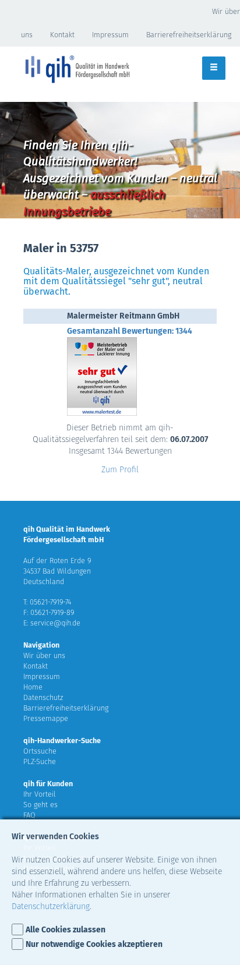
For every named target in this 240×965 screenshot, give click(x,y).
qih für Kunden (48, 783)
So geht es (40, 804)
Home (33, 687)
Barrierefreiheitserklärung (188, 34)
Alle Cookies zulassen (65, 930)
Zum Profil (120, 470)
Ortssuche (40, 751)
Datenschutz (43, 697)
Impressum (110, 34)
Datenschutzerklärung (51, 906)
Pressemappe (45, 718)
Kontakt (62, 34)
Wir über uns (44, 655)
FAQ (29, 815)
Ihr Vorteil (39, 794)
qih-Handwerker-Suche (62, 740)
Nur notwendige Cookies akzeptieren (94, 944)
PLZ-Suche (39, 761)
